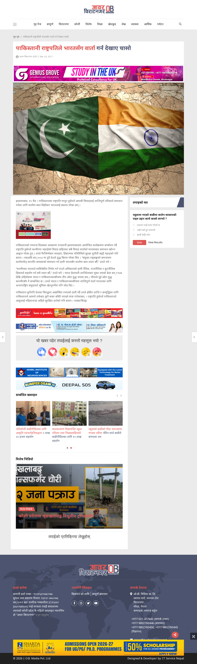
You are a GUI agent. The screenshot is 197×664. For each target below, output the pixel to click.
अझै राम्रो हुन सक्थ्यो (146, 230)
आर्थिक (148, 24)
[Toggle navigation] (15, 24)
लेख (124, 24)
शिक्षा (100, 24)
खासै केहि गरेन (143, 234)
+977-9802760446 (142, 623)
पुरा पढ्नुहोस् (43, 615)
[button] (67, 447)
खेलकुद (112, 24)
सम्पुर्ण (50, 24)
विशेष (89, 24)
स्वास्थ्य (135, 24)
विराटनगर (64, 24)
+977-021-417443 (142, 619)
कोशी (77, 24)
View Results (155, 242)
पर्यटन (160, 24)
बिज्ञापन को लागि (80, 594)
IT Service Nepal (173, 658)
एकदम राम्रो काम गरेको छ (148, 225)
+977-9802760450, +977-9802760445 (154, 627)
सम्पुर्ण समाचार (100, 594)
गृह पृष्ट (16, 36)
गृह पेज (37, 24)
